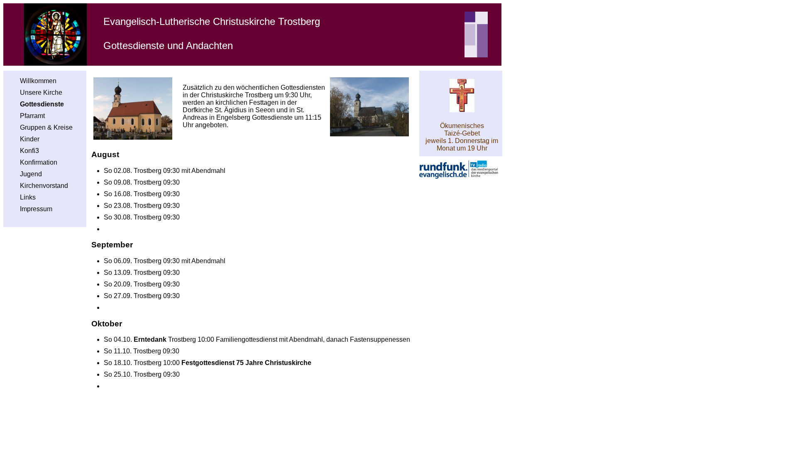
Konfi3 (29, 150)
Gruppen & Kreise (46, 127)
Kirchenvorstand (44, 185)
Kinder (29, 139)
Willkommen (38, 80)
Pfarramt (32, 115)
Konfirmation (38, 162)
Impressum (36, 208)
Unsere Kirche (41, 92)
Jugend (31, 174)
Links (28, 197)
